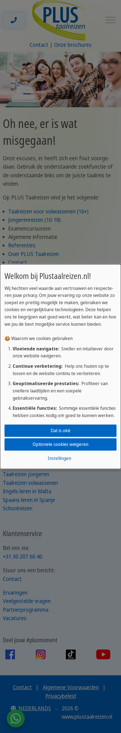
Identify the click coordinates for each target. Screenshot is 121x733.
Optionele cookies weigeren (60, 444)
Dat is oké (60, 430)
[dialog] (60, 366)
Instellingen (59, 458)
